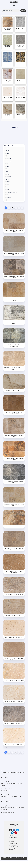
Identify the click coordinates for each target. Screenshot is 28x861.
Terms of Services (11, 840)
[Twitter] (17, 830)
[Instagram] (10, 830)
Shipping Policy (13, 846)
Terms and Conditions (12, 849)
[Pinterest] (15, 832)
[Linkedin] (12, 832)
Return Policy (13, 843)
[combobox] (11, 10)
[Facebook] (14, 830)
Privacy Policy (13, 837)
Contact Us (12, 835)
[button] (14, 5)
